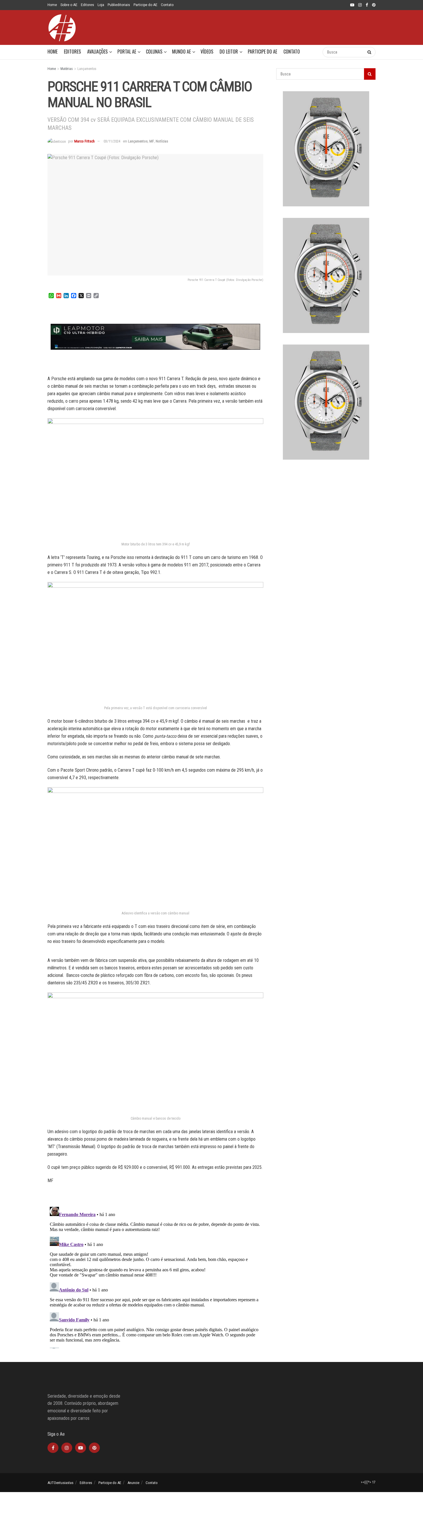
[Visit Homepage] (61, 27)
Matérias (66, 69)
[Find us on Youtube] (352, 5)
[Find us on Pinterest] (374, 5)
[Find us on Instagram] (360, 5)
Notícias (162, 141)
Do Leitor (229, 51)
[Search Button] (312, 52)
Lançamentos (86, 69)
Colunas (154, 51)
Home (52, 5)
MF (151, 141)
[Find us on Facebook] (367, 5)
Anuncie (133, 1483)
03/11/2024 (112, 141)
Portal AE (126, 51)
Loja (101, 5)
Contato (167, 5)
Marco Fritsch (84, 141)
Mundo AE (181, 51)
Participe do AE (145, 5)
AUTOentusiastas (60, 1483)
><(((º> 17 (368, 1482)
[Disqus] (155, 1276)
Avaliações (97, 51)
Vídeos (207, 51)
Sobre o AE (68, 5)
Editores (87, 5)
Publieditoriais (119, 5)
